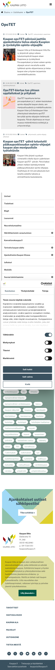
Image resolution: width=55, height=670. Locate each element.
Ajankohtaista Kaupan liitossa (17, 255)
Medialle (8, 270)
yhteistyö (6, 137)
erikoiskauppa (11, 392)
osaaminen (46, 34)
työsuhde (9, 465)
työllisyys (42, 459)
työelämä (28, 459)
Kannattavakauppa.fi (13, 240)
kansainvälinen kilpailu (14, 398)
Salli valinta (27, 377)
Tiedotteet (8, 203)
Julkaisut (8, 262)
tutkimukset (26, 452)
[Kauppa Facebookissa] (9, 654)
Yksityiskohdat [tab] (27, 291)
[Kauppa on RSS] (40, 654)
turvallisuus (30, 446)
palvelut (8, 440)
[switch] (48, 343)
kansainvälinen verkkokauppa (17, 404)
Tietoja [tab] (45, 291)
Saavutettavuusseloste (17, 666)
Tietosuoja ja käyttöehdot (32, 663)
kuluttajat (22, 422)
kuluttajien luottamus (40, 422)
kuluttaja (8, 422)
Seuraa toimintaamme (13, 277)
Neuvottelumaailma (12, 225)
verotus (8, 471)
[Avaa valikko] (50, 4)
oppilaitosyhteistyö (9, 85)
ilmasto (34, 392)
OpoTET (30, 34)
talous (7, 446)
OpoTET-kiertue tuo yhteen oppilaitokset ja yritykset (21, 91)
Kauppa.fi (13, 663)
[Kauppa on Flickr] (46, 654)
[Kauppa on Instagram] (21, 654)
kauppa (28, 410)
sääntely (42, 440)
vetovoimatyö (38, 34)
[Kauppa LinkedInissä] (33, 654)
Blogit (6, 211)
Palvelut (11, 630)
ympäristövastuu (38, 471)
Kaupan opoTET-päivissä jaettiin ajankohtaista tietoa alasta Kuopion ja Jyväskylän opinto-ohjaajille (26, 42)
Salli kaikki (27, 369)
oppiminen (36, 83)
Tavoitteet (12, 607)
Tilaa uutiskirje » (27, 512)
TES (17, 446)
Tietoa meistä (13, 644)
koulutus (39, 416)
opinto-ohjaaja (41, 134)
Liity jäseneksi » (27, 593)
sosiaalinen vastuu (25, 440)
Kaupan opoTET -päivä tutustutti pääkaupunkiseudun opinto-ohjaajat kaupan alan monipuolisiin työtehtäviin (26, 146)
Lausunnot (8, 218)
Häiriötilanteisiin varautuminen (17, 233)
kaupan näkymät (12, 410)
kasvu (38, 404)
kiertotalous (10, 416)
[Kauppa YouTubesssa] (27, 654)
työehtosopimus (12, 459)
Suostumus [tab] (10, 291)
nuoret (26, 434)
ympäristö (21, 471)
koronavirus (26, 416)
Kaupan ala (12, 622)
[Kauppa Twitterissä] (15, 654)
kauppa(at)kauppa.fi (38, 666)
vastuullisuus (24, 465)
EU (24, 392)
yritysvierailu (32, 134)
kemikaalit (41, 410)
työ (38, 452)
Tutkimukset (10, 452)
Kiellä (27, 384)
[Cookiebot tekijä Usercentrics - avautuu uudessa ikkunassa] (41, 284)
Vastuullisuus (14, 615)
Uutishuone (12, 637)
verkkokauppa (41, 465)
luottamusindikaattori (14, 428)
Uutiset (22, 34)
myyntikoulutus (11, 434)
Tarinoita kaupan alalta (14, 247)
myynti (32, 428)
